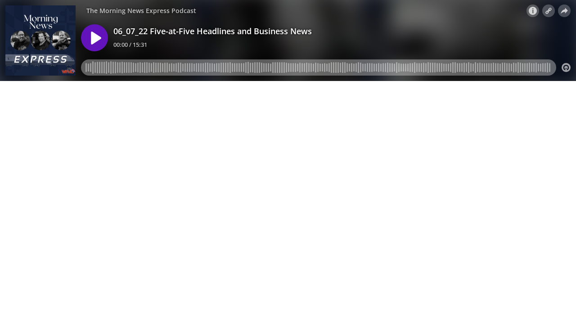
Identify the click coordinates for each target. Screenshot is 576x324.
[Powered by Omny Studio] (566, 67)
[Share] (564, 10)
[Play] (94, 37)
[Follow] (548, 10)
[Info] (532, 10)
